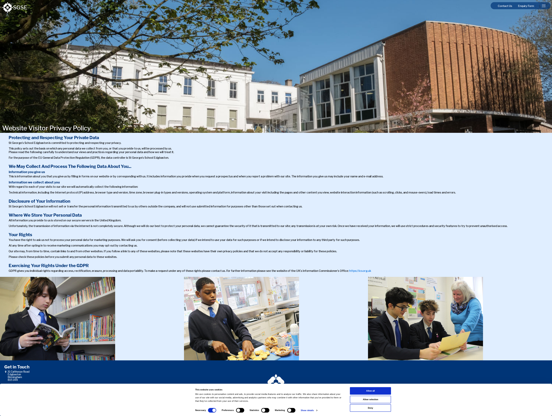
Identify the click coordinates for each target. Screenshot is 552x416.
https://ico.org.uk (360, 271)
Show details (307, 410)
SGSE (20, 7)
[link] (7, 7)
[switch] (240, 410)
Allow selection (370, 399)
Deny (370, 408)
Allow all (370, 391)
